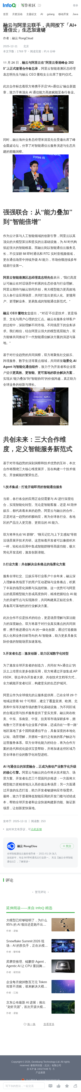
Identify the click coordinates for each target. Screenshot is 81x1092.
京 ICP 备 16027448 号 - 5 (40, 1069)
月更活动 (17, 14)
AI (41, 14)
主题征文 (31, 14)
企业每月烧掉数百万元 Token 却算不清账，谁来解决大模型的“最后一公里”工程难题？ (26, 984)
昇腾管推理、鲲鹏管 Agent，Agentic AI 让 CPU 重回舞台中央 (26, 964)
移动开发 (63, 14)
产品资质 (40, 1072)
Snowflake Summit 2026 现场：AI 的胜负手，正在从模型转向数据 (27, 944)
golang (50, 14)
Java (75, 14)
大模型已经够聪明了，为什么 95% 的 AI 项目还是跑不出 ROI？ (26, 922)
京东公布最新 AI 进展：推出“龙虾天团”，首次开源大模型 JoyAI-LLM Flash (26, 1005)
